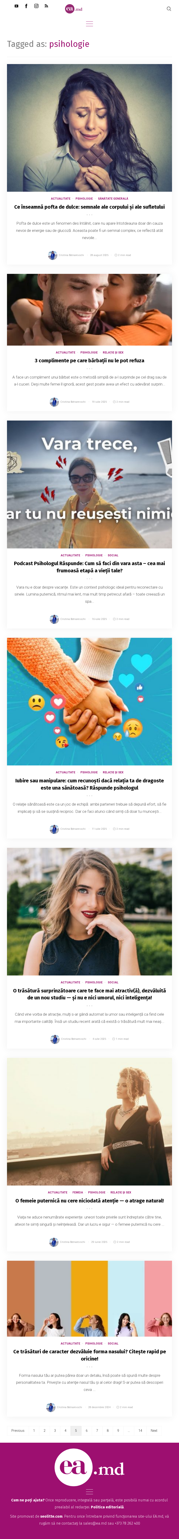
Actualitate (60, 198)
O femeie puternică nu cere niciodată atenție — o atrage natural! (89, 1201)
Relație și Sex (113, 352)
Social (113, 555)
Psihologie (84, 198)
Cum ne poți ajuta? (28, 1500)
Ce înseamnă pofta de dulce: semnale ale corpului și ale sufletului (89, 207)
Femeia (77, 1192)
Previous (17, 1430)
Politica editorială (107, 1507)
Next (154, 1430)
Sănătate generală (113, 198)
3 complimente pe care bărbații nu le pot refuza (89, 360)
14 (140, 1430)
